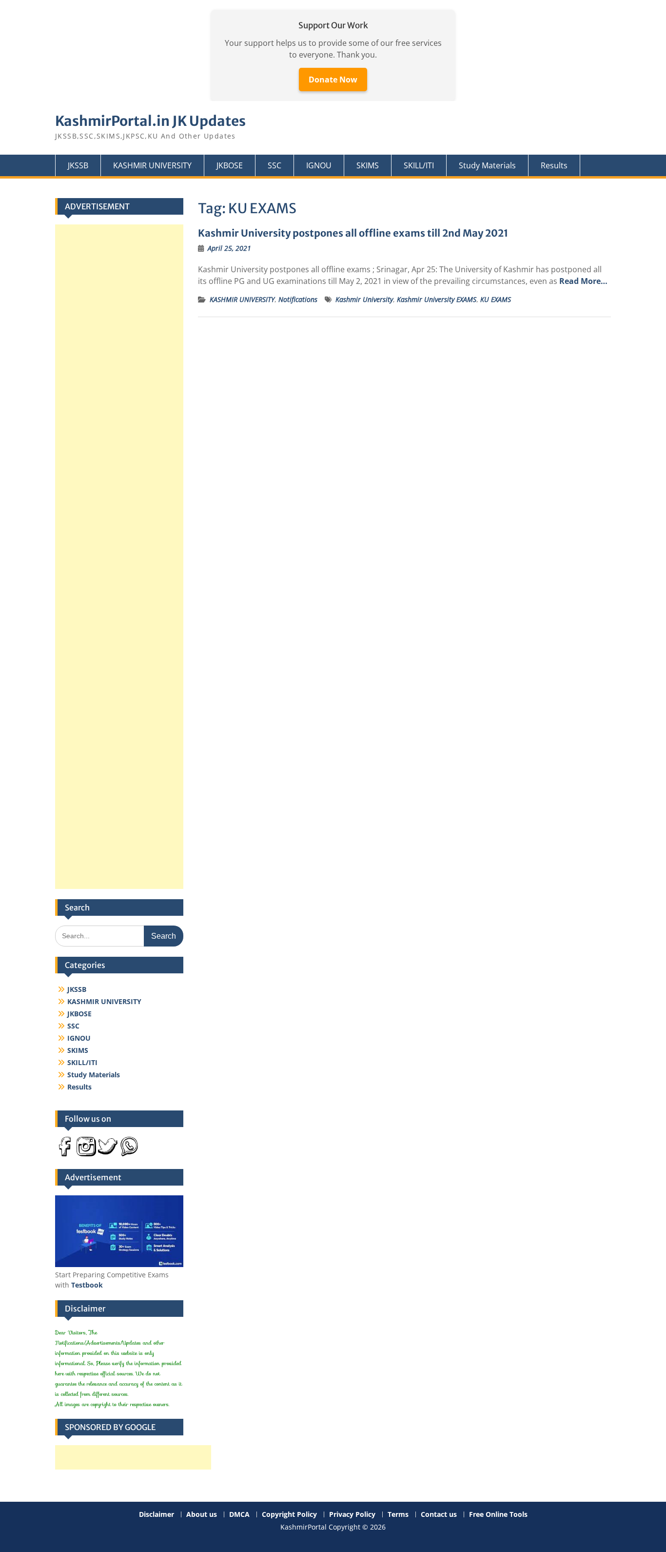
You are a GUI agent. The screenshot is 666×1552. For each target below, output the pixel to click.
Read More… (583, 281)
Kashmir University (364, 299)
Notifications (297, 299)
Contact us (439, 1515)
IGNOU (319, 165)
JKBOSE (229, 165)
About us (201, 1515)
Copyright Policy (289, 1515)
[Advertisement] (119, 556)
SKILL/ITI (419, 165)
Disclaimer (156, 1515)
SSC (274, 165)
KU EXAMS (495, 299)
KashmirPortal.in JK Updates (150, 121)
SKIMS (367, 165)
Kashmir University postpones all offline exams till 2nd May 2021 (353, 233)
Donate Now (333, 79)
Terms (398, 1515)
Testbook (87, 1285)
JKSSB (78, 165)
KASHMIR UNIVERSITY (152, 165)
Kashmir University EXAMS (436, 299)
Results (554, 165)
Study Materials (487, 165)
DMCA (239, 1515)
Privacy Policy (352, 1515)
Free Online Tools (498, 1515)
